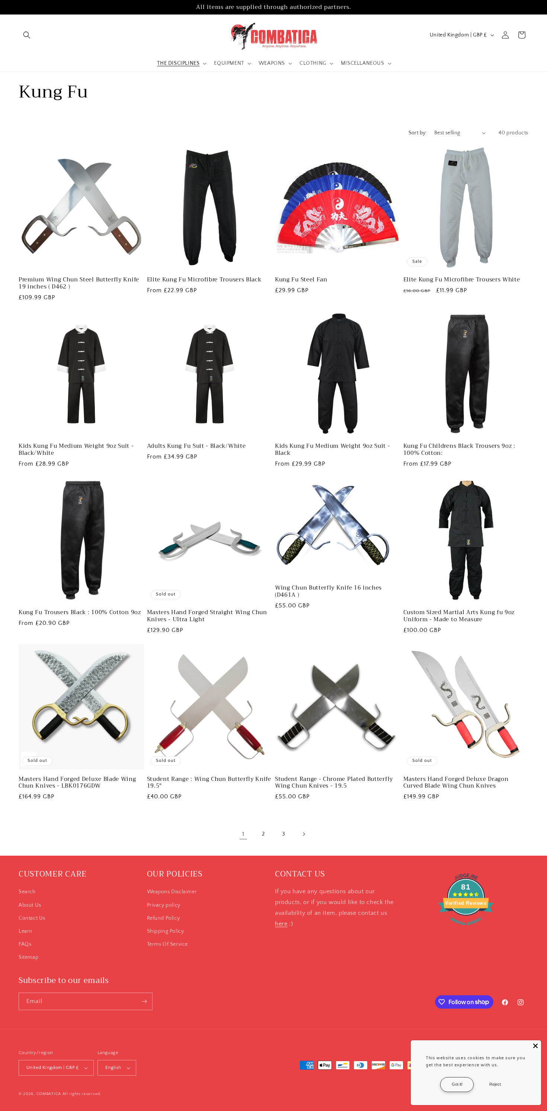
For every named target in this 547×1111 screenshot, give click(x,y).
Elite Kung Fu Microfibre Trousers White (461, 279)
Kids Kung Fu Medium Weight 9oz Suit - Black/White (76, 450)
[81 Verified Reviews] (466, 929)
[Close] (535, 1046)
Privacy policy (163, 905)
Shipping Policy (165, 931)
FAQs (25, 944)
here (281, 923)
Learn (25, 931)
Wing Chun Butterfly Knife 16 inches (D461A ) (328, 591)
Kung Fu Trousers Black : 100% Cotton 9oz (80, 612)
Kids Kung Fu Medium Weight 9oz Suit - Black (332, 450)
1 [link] (243, 834)
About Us (30, 905)
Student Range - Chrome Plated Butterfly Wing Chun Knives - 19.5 (334, 783)
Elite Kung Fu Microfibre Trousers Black (204, 279)
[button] (27, 35)
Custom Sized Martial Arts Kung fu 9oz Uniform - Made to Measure (459, 616)
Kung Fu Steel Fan (301, 279)
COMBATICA (48, 1094)
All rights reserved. (82, 1094)
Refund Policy (163, 918)
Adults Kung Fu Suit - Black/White (196, 446)
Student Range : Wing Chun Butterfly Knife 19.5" (209, 783)
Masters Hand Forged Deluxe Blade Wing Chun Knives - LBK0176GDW (77, 783)
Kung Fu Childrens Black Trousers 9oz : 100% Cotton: (459, 450)
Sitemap (28, 957)
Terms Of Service (167, 944)
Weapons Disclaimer (172, 892)
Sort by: (418, 133)
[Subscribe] (144, 1001)
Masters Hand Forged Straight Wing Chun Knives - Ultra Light (207, 616)
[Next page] (303, 834)
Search (27, 892)
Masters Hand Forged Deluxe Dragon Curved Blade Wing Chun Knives (456, 783)
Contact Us (32, 918)
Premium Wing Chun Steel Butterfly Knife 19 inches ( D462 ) (79, 283)
